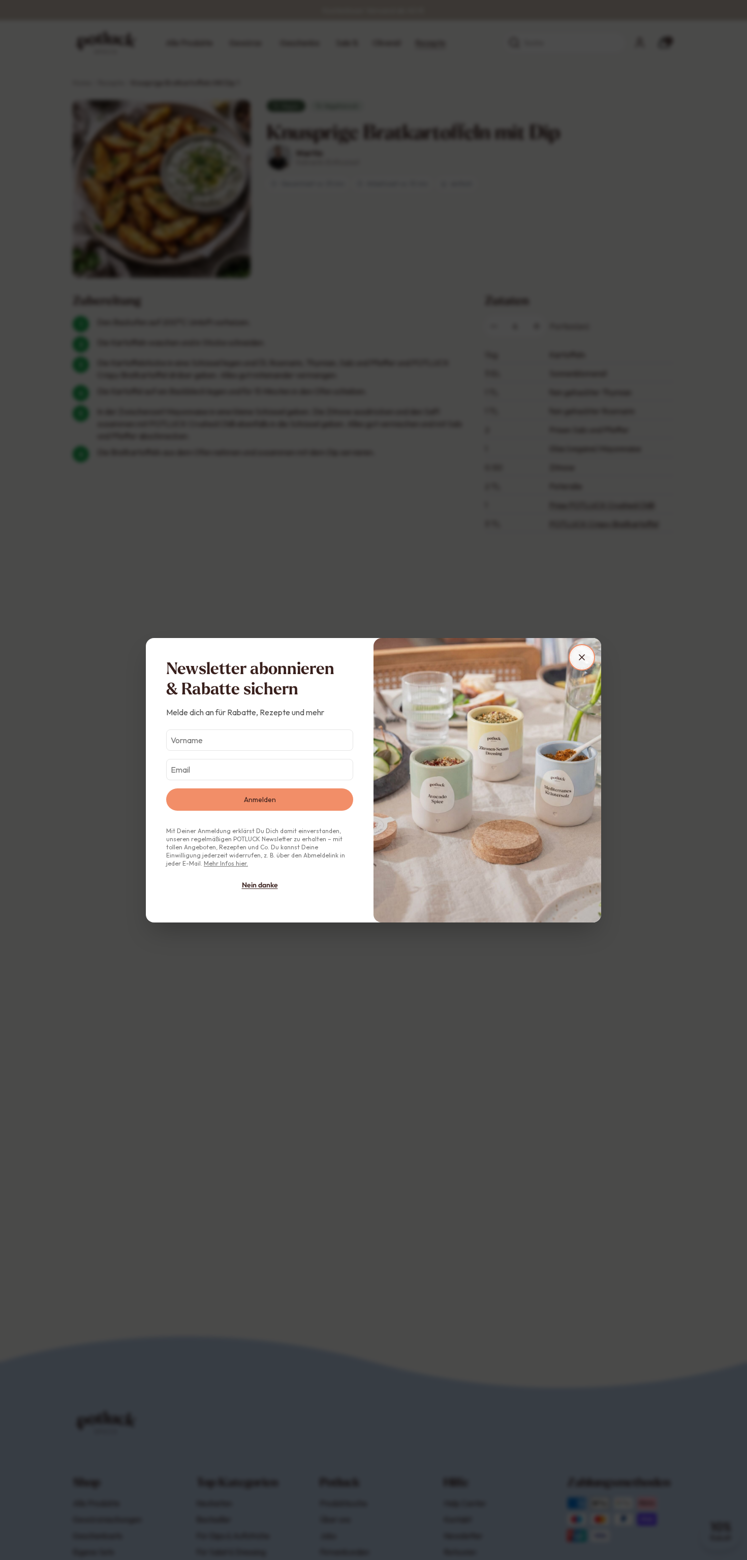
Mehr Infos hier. (226, 863)
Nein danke (260, 884)
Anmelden (260, 799)
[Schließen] (582, 657)
